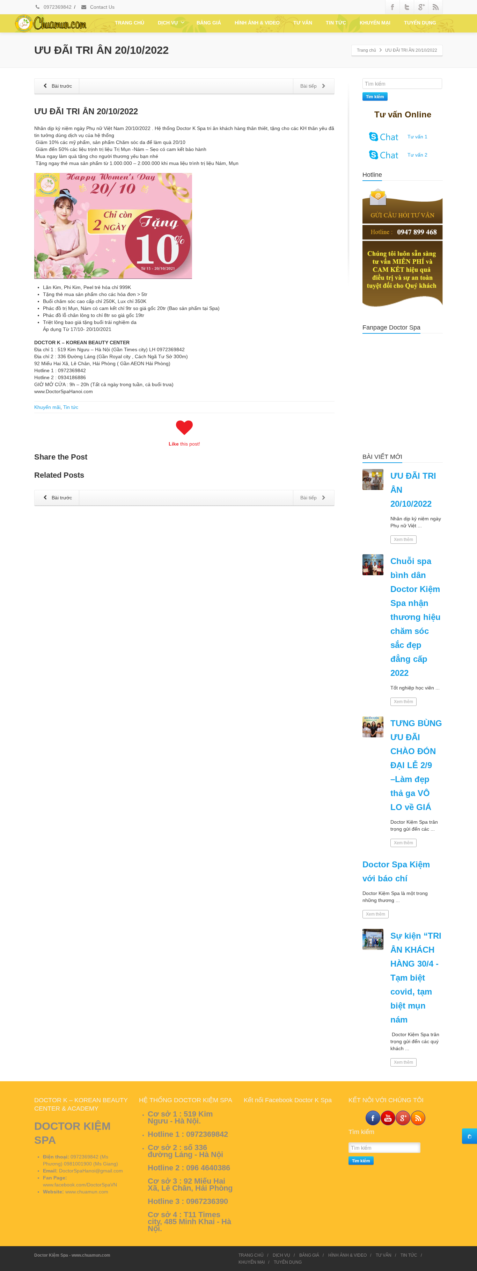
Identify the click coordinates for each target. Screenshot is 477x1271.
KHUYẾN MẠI (375, 23)
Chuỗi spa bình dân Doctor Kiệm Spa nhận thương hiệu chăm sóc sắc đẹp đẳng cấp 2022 (415, 617)
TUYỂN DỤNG (420, 23)
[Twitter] (407, 7)
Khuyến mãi (47, 407)
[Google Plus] (421, 7)
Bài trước (61, 86)
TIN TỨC (336, 23)
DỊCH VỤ (168, 23)
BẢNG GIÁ (209, 23)
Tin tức (70, 407)
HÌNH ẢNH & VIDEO (257, 23)
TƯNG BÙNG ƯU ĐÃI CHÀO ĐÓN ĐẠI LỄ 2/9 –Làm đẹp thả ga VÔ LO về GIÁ (416, 765)
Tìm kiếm (375, 96)
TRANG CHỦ (129, 23)
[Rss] (435, 7)
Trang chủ (366, 50)
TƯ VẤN (302, 23)
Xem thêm (403, 539)
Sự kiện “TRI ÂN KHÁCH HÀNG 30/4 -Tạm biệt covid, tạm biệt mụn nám (415, 977)
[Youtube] (388, 1118)
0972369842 (57, 7)
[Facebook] (392, 7)
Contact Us (102, 7)
